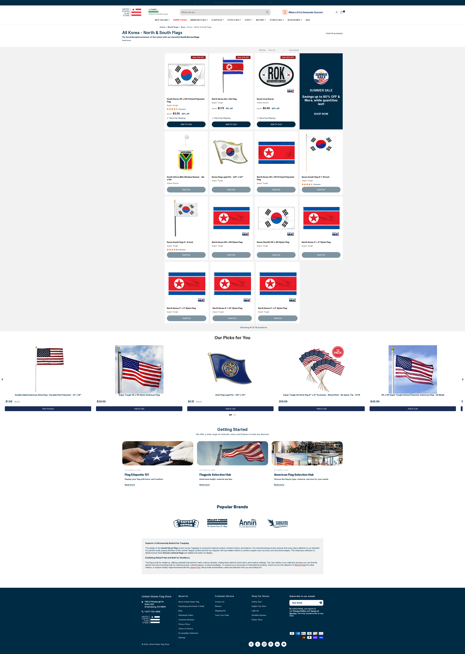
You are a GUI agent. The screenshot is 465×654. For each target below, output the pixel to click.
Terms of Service (185, 628)
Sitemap (181, 637)
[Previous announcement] (194, 2)
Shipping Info (220, 611)
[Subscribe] (320, 603)
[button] (162, 19)
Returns (218, 606)
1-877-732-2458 (152, 611)
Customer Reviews (186, 620)
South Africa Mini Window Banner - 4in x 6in (185, 178)
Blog (180, 611)
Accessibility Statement (188, 633)
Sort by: (262, 50)
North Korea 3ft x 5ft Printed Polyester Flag (275, 178)
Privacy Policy (184, 624)
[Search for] (267, 12)
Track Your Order (222, 615)
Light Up (255, 611)
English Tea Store (259, 606)
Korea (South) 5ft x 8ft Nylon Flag (273, 242)
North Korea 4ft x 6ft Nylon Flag (227, 242)
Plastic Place (257, 620)
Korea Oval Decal (265, 99)
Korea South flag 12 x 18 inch (315, 177)
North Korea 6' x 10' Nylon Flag (227, 308)
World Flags (300, 565)
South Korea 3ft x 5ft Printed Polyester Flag (186, 100)
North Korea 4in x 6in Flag (224, 99)
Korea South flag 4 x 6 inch (180, 242)
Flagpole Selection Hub (215, 474)
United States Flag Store (159, 644)
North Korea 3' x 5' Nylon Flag (316, 242)
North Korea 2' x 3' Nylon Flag (181, 308)
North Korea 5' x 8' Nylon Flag (272, 308)
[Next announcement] (270, 2)
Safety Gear (257, 602)
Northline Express (259, 615)
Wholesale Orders (185, 615)
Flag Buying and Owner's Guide (191, 606)
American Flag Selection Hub (294, 474)
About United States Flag (188, 602)
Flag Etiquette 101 (137, 474)
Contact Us (219, 602)
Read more (126, 40)
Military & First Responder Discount (306, 12)
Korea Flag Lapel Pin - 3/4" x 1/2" (227, 177)
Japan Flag (195, 567)
